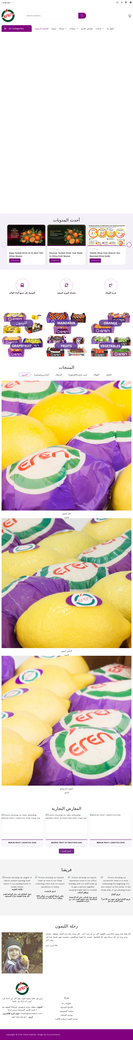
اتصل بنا (110, 28)
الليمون (66, 517)
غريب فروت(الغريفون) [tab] (77, 375)
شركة (62, 28)
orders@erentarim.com (31, 1013)
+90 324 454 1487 (19, 1017)
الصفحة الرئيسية (41, 28)
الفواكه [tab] (96, 375)
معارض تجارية (86, 28)
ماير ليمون (66, 513)
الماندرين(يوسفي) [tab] (41, 375)
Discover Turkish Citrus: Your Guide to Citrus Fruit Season (65, 254)
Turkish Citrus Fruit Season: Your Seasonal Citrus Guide (105, 254)
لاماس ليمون (66, 651)
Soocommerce (53, 1035)
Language (6, 2)
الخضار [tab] (109, 375)
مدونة (54, 28)
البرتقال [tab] (58, 375)
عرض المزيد (66, 851)
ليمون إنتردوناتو (66, 788)
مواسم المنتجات (66, 1015)
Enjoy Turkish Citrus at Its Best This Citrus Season (26, 254)
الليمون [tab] (24, 375)
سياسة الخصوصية (66, 1011)
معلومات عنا (66, 1003)
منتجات (72, 28)
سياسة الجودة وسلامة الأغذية (66, 1019)
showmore (15, 260)
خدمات (99, 28)
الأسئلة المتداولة (66, 1007)
